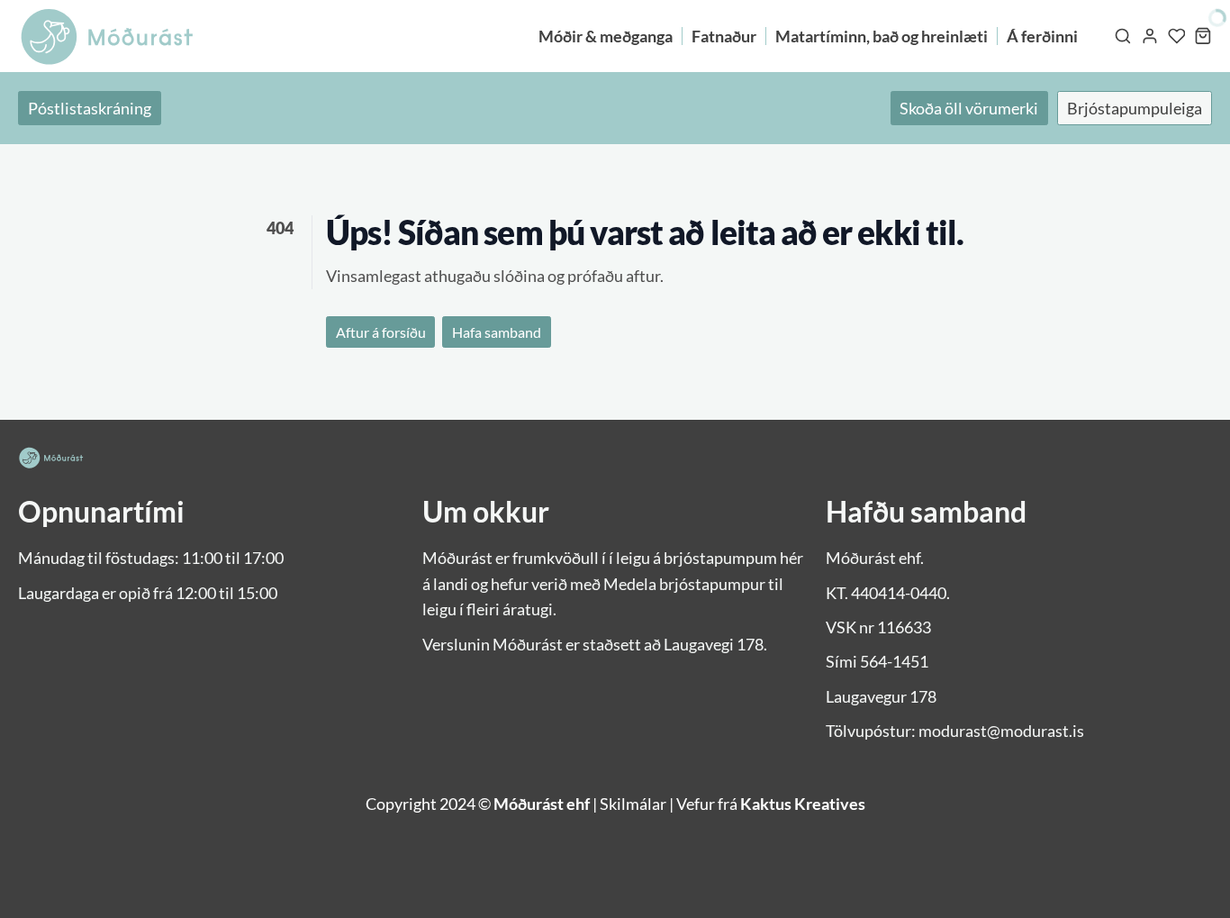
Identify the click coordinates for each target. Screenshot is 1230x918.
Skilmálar (633, 803)
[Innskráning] (1150, 36)
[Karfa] (1203, 36)
